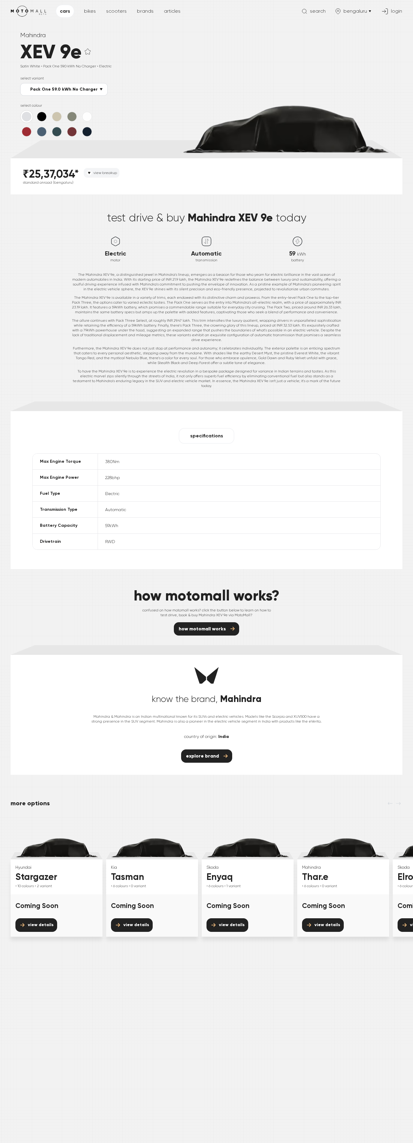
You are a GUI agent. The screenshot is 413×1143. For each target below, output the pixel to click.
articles (172, 11)
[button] (87, 51)
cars (65, 11)
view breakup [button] (105, 173)
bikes (90, 11)
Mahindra (33, 35)
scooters (116, 11)
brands (145, 11)
